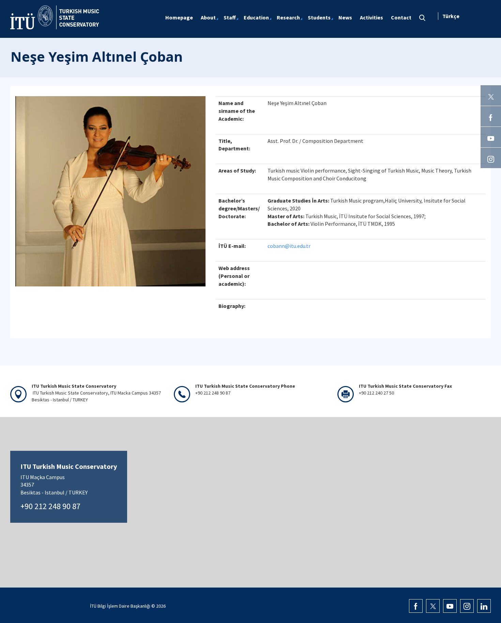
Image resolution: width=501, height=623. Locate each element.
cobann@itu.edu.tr (289, 245)
